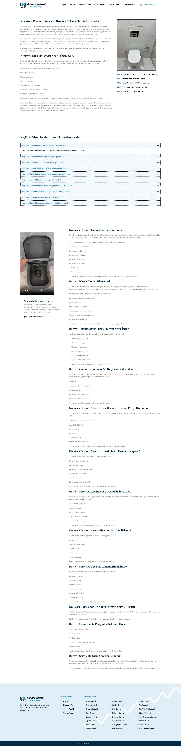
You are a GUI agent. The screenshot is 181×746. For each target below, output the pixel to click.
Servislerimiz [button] (128, 5)
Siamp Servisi (144, 725)
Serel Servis (90, 713)
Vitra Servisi (91, 701)
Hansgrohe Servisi (119, 725)
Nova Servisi (144, 701)
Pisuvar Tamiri (113, 5)
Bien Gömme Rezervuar (148, 728)
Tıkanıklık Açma (84, 5)
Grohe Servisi (91, 705)
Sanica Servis (117, 705)
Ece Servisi (143, 705)
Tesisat (72, 5)
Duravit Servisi (118, 717)
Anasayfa (62, 5)
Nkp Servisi (116, 709)
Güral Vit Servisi (145, 713)
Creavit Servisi (92, 709)
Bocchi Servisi (118, 721)
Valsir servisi (117, 728)
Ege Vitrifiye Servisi (147, 709)
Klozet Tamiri (99, 5)
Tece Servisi (144, 721)
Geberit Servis (92, 717)
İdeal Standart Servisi (147, 717)
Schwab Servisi (118, 713)
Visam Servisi (91, 728)
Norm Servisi (117, 701)
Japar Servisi (91, 721)
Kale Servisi (90, 725)
